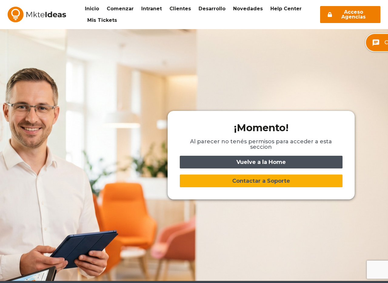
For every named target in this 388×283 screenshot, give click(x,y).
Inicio (92, 9)
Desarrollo (212, 9)
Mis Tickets (102, 20)
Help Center (286, 9)
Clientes (180, 9)
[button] (261, 181)
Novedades (248, 9)
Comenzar (120, 9)
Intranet (151, 9)
